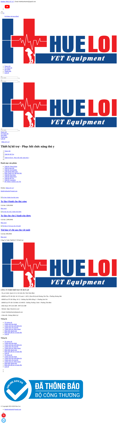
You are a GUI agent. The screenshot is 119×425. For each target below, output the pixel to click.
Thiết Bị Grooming (10, 180)
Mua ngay (4, 208)
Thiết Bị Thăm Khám (10, 166)
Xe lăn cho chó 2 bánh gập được (16, 215)
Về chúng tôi (8, 68)
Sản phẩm (7, 69)
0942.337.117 (7, 1)
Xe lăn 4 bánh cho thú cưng (14, 201)
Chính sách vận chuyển (11, 327)
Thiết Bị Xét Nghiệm (10, 170)
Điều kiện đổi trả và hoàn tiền (13, 332)
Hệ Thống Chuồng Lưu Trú (12, 181)
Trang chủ (7, 66)
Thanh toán (7, 71)
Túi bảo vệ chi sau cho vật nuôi (15, 230)
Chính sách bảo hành (10, 324)
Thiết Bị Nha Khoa (10, 175)
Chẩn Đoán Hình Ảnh (11, 171)
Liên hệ (6, 73)
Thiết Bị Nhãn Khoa (10, 176)
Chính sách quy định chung (12, 329)
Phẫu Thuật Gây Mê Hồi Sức (13, 173)
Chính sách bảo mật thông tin (13, 326)
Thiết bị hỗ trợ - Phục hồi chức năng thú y (16, 157)
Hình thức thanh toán (10, 331)
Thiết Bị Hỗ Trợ (9, 154)
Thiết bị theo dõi (9, 168)
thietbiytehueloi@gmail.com (9, 191)
